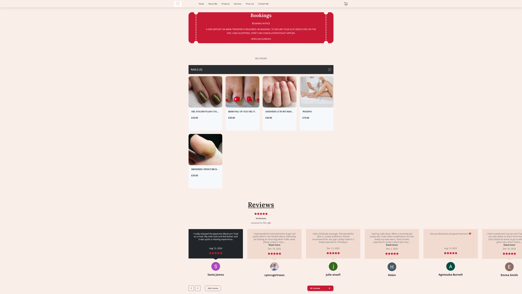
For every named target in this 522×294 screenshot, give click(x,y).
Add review (213, 288)
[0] (345, 3)
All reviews (315, 288)
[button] (261, 69)
